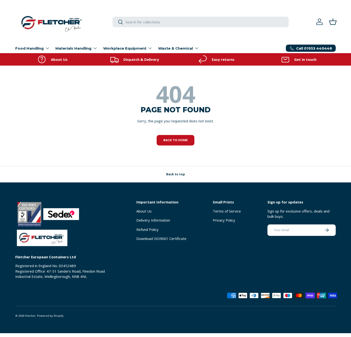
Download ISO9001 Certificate (161, 238)
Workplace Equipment (124, 48)
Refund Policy (147, 229)
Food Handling (29, 48)
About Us (144, 211)
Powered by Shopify (50, 315)
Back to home (175, 140)
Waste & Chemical (175, 48)
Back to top (175, 174)
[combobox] (200, 22)
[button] (333, 21)
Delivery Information (153, 220)
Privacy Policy (224, 220)
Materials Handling (73, 48)
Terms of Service (227, 211)
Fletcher (30, 315)
